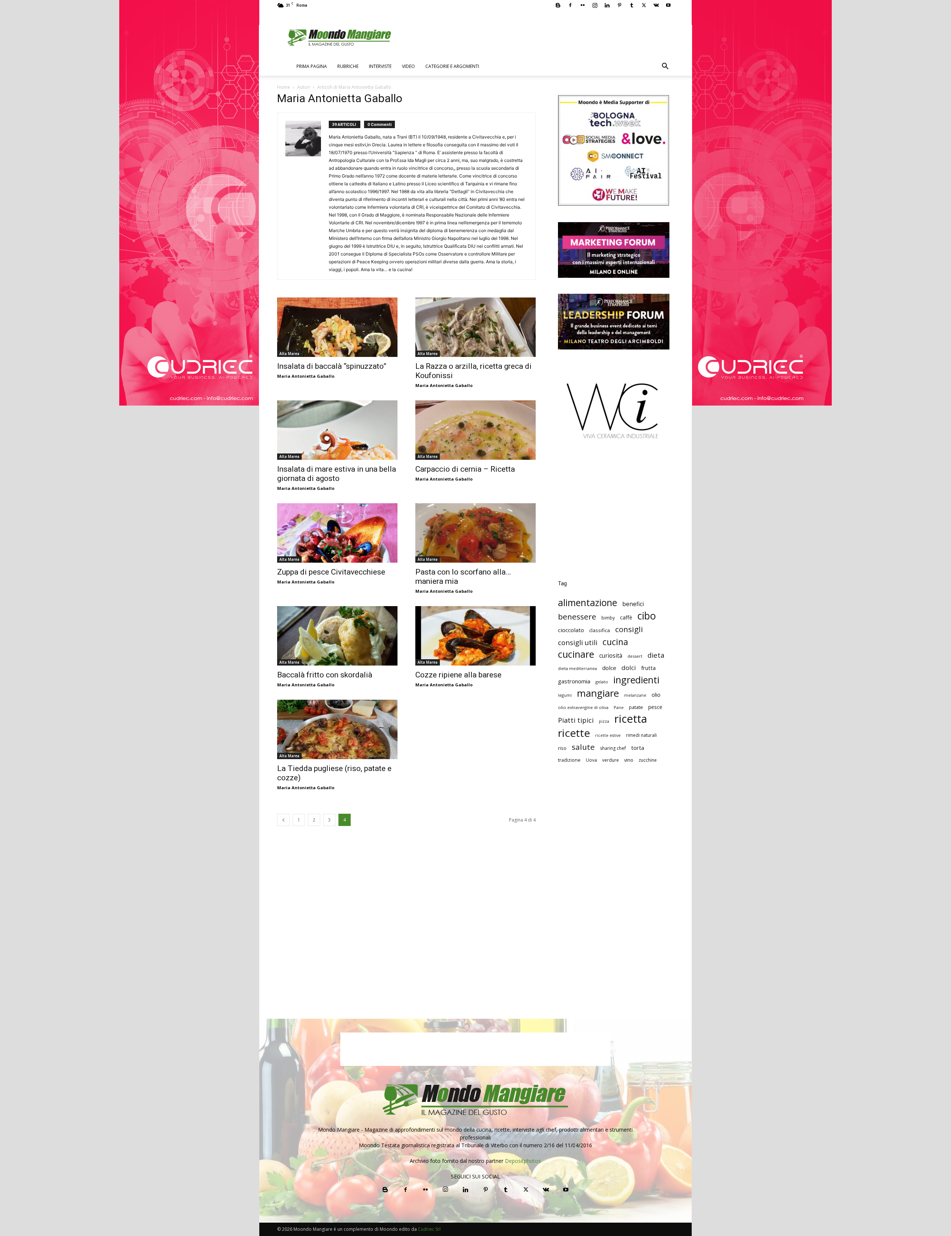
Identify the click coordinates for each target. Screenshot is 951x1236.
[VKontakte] (656, 5)
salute (583, 747)
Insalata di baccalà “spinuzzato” (331, 366)
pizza (604, 721)
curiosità (610, 656)
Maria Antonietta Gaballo (305, 376)
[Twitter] (643, 5)
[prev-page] (283, 820)
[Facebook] (570, 5)
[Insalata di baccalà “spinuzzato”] (337, 327)
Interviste (380, 66)
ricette (574, 733)
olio (656, 694)
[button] (665, 67)
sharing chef (613, 748)
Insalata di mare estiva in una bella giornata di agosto (336, 474)
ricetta (630, 719)
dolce (609, 667)
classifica (599, 630)
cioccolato (571, 630)
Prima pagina (311, 66)
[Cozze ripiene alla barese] (475, 636)
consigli (629, 629)
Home (283, 87)
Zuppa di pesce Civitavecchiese (331, 571)
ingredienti (636, 680)
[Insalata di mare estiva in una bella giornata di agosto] (337, 430)
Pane (619, 707)
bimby (608, 618)
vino (628, 760)
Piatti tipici (576, 720)
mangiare (598, 693)
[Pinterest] (619, 5)
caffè (626, 617)
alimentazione (587, 602)
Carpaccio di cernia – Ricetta (465, 469)
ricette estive (608, 735)
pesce (655, 706)
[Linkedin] (607, 5)
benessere (577, 617)
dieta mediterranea (577, 668)
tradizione (569, 760)
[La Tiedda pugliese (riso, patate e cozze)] (337, 729)
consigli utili (577, 643)
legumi (565, 695)
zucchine (648, 760)
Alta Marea (289, 353)
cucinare (576, 654)
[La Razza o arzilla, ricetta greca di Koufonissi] (475, 327)
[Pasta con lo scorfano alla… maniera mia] (475, 533)
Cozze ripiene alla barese (458, 674)
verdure (610, 760)
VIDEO (408, 66)
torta (637, 747)
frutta (648, 667)
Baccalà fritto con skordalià (324, 674)
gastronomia (574, 681)
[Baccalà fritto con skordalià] (337, 636)
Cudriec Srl (429, 1229)
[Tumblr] (631, 5)
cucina (615, 642)
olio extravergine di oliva (583, 707)
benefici (633, 604)
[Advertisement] (613, 515)
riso (562, 748)
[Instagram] (594, 5)
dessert (634, 656)
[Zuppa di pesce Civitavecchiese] (337, 533)
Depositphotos (523, 1160)
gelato (601, 681)
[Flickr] (582, 5)
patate (636, 707)
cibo (646, 615)
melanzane (635, 695)
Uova (591, 760)
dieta (656, 655)
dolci (628, 667)
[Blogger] (558, 5)
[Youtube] (668, 5)
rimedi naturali (641, 735)
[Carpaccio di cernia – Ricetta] (475, 430)
